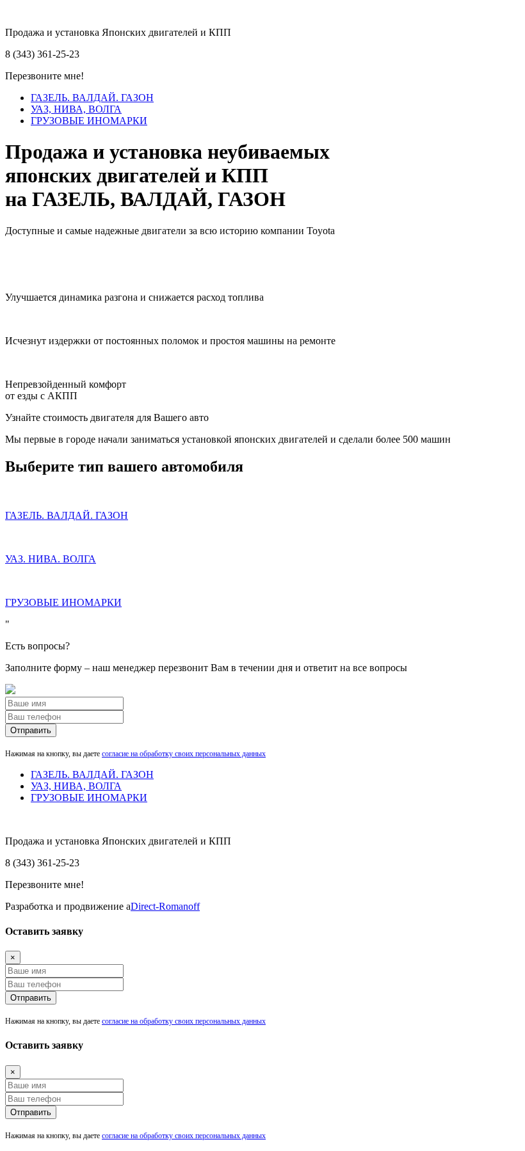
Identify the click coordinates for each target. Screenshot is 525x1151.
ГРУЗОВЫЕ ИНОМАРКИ (89, 120)
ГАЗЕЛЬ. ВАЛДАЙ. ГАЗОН (92, 97)
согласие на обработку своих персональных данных (184, 753)
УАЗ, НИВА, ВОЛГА (76, 109)
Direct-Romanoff (165, 906)
